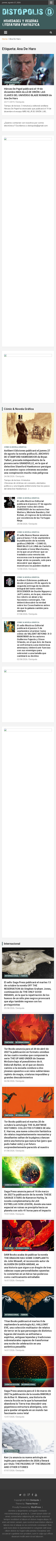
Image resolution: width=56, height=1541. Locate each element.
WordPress (36, 1507)
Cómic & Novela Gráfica (19, 409)
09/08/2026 (9, 1008)
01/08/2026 (9, 1151)
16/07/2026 (9, 1280)
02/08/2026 (22, 659)
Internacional (12, 943)
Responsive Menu (51, 2)
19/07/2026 (9, 1214)
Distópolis (20, 102)
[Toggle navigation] (5, 32)
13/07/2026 (9, 1417)
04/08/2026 (9, 1081)
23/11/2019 (9, 102)
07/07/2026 (9, 1470)
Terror (24, 976)
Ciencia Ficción (12, 82)
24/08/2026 (9, 476)
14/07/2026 (9, 1350)
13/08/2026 (22, 569)
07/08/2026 (22, 614)
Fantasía (9, 1042)
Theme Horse (31, 1503)
